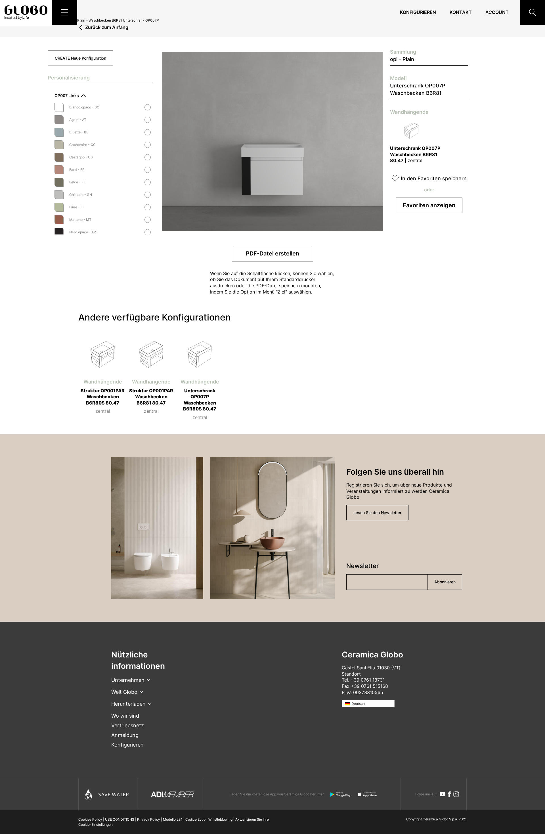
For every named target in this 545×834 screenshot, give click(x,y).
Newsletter (362, 565)
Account (497, 12)
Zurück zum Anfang (106, 27)
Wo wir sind (125, 716)
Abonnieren (445, 581)
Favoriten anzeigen (429, 205)
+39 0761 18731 (368, 680)
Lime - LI (76, 207)
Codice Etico (195, 819)
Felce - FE (77, 182)
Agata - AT (77, 120)
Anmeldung (125, 735)
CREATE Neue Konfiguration (80, 58)
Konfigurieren (418, 12)
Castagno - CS (81, 157)
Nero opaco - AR (82, 232)
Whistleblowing (220, 819)
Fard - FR (77, 170)
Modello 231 (173, 819)
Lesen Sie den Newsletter (377, 512)
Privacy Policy (148, 819)
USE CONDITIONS (119, 819)
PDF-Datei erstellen (272, 253)
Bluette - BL (78, 132)
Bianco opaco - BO (84, 107)
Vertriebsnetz (127, 725)
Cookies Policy (90, 819)
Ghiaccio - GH (80, 195)
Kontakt (461, 12)
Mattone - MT (80, 220)
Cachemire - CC (82, 145)
